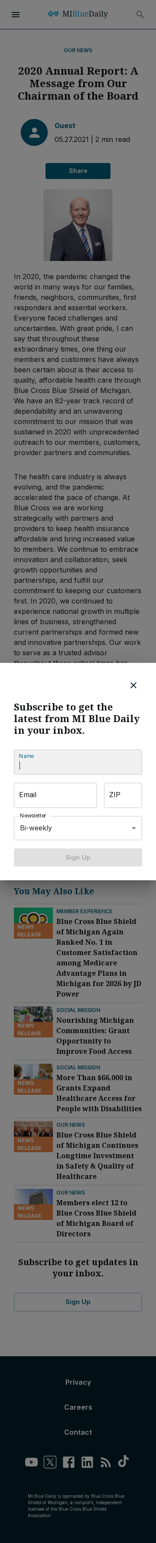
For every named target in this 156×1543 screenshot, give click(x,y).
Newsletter (33, 815)
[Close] (133, 685)
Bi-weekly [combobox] (36, 827)
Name (26, 756)
